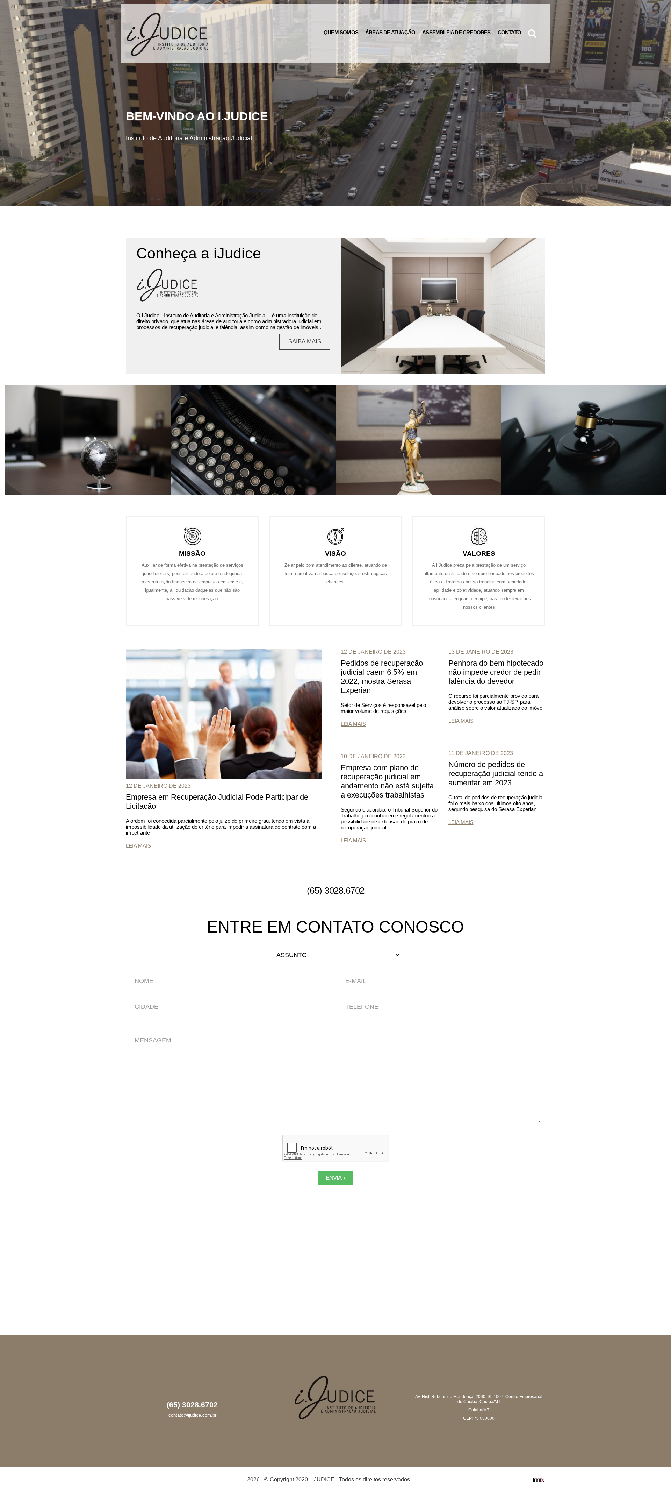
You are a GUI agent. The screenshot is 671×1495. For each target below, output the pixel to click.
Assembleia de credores (456, 32)
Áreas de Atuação (390, 32)
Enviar (335, 1178)
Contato (509, 32)
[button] (532, 34)
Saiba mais (304, 341)
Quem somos (341, 32)
